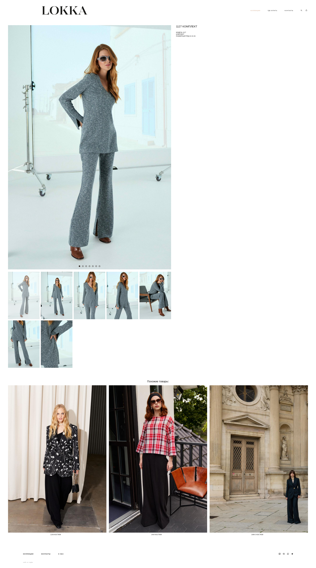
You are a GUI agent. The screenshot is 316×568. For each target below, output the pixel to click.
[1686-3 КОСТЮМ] (259, 459)
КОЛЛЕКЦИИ (255, 10)
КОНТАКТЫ (289, 10)
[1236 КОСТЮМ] (57, 459)
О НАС (61, 554)
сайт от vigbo (28, 562)
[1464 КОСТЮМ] (158, 459)
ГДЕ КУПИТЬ (272, 10)
